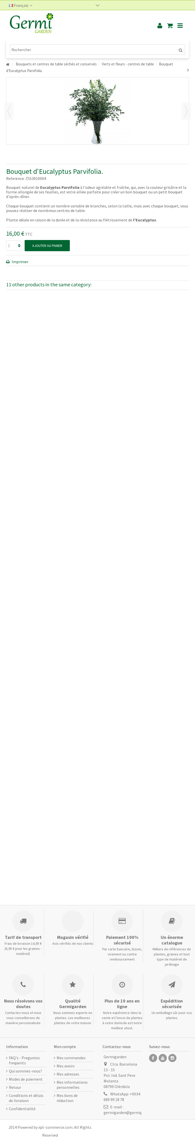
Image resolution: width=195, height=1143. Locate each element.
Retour (15, 1087)
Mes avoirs (66, 1065)
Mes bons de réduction (67, 1098)
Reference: (15, 178)
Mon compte (65, 1046)
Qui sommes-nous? (25, 1071)
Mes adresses (68, 1074)
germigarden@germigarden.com (132, 1112)
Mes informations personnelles (72, 1085)
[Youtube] (163, 1058)
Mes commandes (71, 1057)
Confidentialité (22, 1108)
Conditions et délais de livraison (26, 1098)
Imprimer (19, 261)
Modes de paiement (26, 1079)
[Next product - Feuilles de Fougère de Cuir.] (188, 70)
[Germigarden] (76, 25)
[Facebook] (153, 1058)
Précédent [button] (8, 111)
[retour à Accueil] (7, 64)
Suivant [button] (186, 111)
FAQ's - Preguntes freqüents (24, 1060)
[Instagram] (172, 1058)
